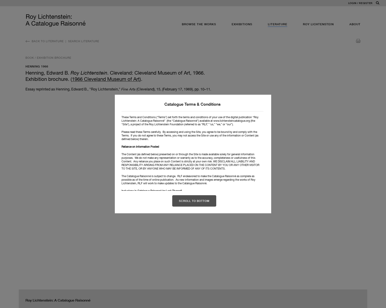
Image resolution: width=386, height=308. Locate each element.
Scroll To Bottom (194, 201)
